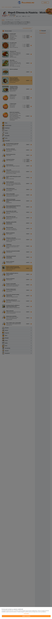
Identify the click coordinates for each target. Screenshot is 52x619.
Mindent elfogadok (26, 616)
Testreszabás (26, 613)
